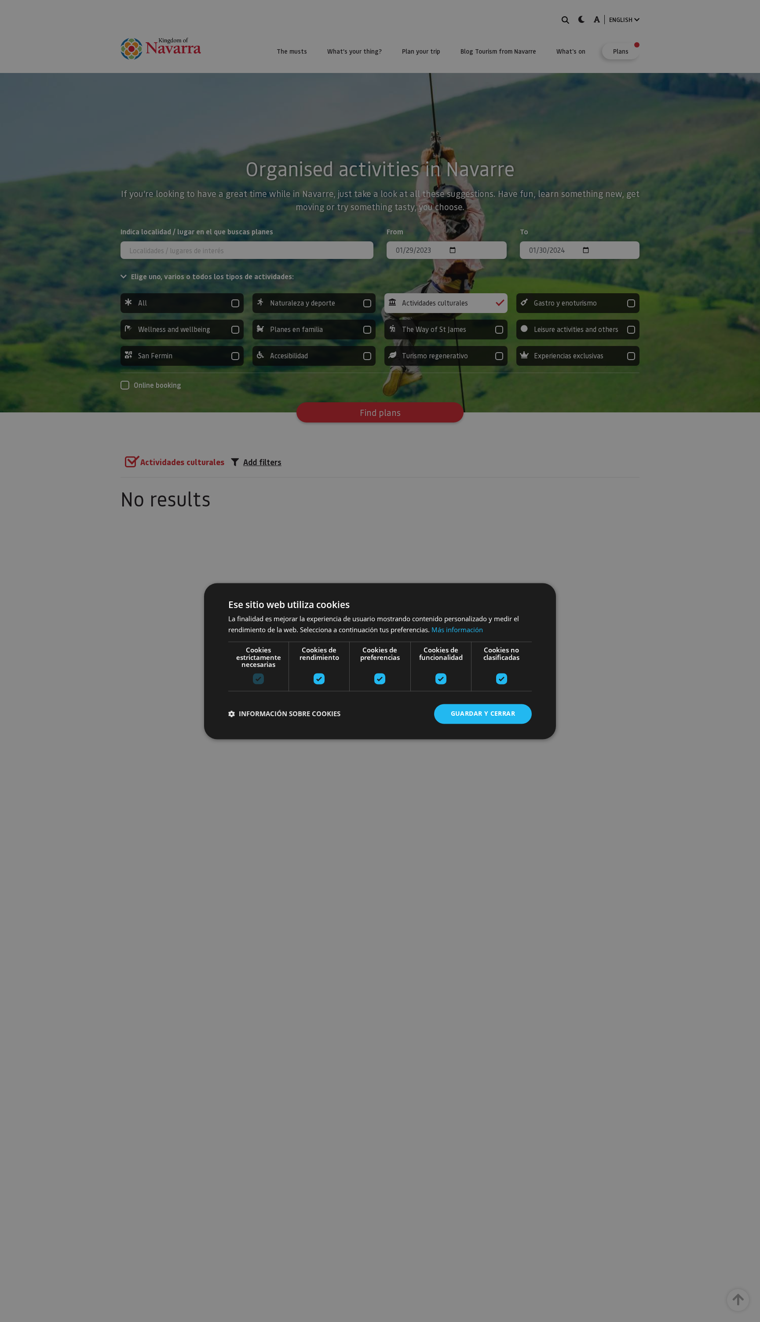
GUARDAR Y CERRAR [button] (483, 713)
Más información (457, 629)
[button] (284, 714)
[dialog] (380, 661)
